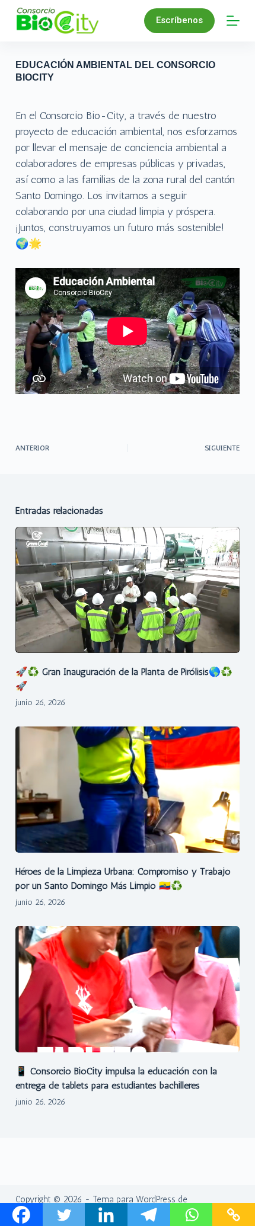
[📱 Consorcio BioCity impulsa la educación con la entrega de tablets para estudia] (127, 989)
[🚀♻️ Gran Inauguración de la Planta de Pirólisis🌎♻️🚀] (127, 590)
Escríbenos (179, 20)
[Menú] (233, 20)
